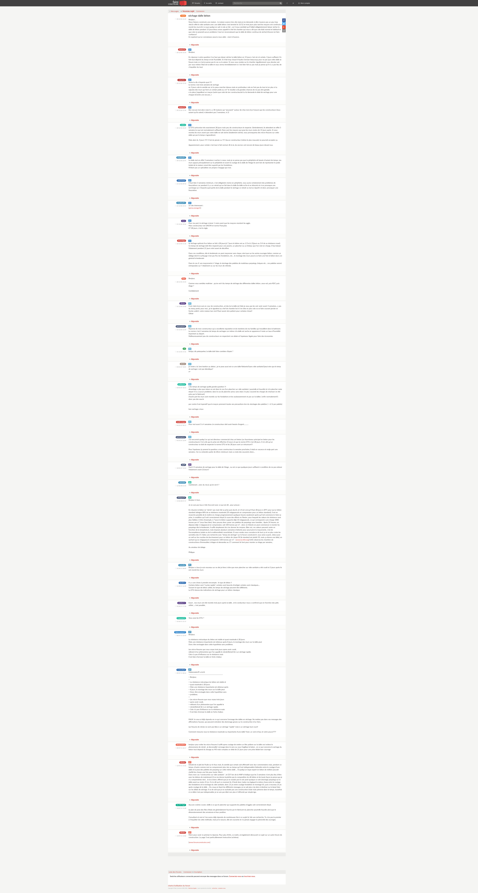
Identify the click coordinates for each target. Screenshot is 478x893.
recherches (214, 888)
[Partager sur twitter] (284, 23)
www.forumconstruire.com (199, 842)
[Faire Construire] (177, 3)
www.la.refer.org (242, 540)
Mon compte (305, 3)
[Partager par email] (284, 30)
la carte (209, 3)
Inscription (198, 872)
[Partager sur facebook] (284, 20)
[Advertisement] (227, 862)
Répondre (195, 45)
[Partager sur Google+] (284, 27)
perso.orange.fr (195, 208)
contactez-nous (222, 888)
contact (220, 3)
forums (197, 3)
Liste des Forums (175, 872)
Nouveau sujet (188, 11)
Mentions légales (192, 888)
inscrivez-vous (249, 876)
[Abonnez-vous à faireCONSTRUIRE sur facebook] (287, 3)
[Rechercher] (280, 3)
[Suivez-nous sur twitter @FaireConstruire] (293, 3)
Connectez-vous (235, 876)
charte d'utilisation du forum (179, 886)
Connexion (200, 11)
